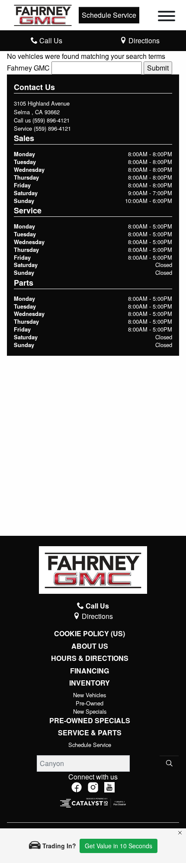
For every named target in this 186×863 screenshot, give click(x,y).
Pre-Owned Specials (89, 721)
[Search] (169, 763)
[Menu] (166, 17)
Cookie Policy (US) (89, 634)
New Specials (89, 711)
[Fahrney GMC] (43, 14)
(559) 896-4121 (51, 120)
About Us (89, 646)
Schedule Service (109, 15)
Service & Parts (90, 733)
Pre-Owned (89, 703)
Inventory (89, 683)
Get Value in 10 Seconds (118, 845)
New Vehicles (89, 695)
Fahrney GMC (28, 68)
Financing (89, 671)
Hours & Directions (89, 658)
